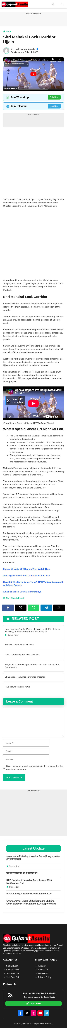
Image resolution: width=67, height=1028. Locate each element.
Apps (8, 31)
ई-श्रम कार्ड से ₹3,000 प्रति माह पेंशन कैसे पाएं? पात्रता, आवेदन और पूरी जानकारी (33, 857)
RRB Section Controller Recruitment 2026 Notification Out (29, 881)
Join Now (54, 97)
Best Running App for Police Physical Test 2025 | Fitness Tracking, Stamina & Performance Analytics (32, 630)
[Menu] (62, 4)
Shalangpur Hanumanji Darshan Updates (25, 677)
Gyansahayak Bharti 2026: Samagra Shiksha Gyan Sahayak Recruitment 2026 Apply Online (31, 902)
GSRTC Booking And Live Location (22, 654)
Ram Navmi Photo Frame (17, 686)
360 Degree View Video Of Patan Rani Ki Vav (26, 575)
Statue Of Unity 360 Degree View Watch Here (26, 569)
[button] (52, 4)
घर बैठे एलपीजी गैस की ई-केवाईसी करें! (22, 873)
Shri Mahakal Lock (15, 598)
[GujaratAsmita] (15, 4)
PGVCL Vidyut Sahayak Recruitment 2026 (29, 893)
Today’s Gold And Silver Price (19, 644)
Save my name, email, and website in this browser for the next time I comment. (34, 767)
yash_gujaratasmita (24, 49)
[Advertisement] (33, 163)
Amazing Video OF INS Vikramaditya (22, 591)
